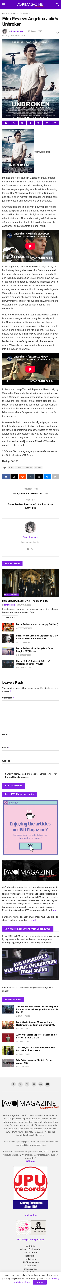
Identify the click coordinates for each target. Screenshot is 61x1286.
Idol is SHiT (30, 1256)
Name (6, 734)
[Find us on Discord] (47, 1084)
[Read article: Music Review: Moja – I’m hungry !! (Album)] (8, 627)
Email (6, 747)
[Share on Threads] (38, 123)
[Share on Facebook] (6, 123)
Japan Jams (30, 1265)
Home (4, 13)
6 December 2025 (24, 642)
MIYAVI (29, 468)
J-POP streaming (31, 1262)
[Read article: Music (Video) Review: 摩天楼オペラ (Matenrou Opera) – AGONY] (8, 664)
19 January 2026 (24, 605)
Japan (19, 468)
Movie (38, 468)
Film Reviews (24, 13)
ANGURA (30, 1246)
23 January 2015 (35, 31)
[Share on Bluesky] (46, 123)
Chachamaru (17, 31)
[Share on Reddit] (22, 123)
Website (6, 761)
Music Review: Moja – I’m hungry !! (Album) (37, 624)
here (54, 910)
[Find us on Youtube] (34, 1084)
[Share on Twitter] (14, 123)
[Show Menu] (3, 4)
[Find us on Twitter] (20, 1084)
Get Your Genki (30, 1252)
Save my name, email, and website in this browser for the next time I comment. (31, 775)
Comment (8, 697)
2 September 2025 (24, 668)
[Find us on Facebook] (13, 1084)
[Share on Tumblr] (30, 123)
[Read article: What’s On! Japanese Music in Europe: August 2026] (8, 1063)
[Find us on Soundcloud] (40, 1084)
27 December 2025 (25, 628)
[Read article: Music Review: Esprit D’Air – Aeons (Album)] (30, 583)
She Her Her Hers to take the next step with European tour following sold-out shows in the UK (37, 1009)
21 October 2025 (24, 655)
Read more (11, 618)
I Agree (40, 1282)
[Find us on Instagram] (27, 1084)
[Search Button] (57, 4)
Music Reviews (11, 595)
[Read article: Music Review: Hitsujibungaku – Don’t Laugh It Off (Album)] (8, 651)
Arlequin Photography (30, 1249)
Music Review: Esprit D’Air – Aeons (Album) (25, 601)
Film (11, 468)
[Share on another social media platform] (55, 123)
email (33, 920)
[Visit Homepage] (30, 4)
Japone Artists (30, 1269)
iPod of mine (30, 1259)
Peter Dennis (9, 605)
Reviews (12, 13)
